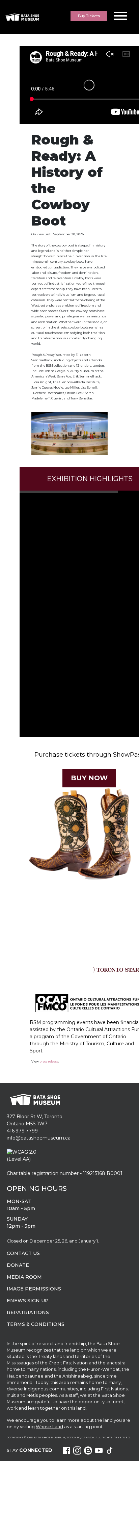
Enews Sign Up (28, 1301)
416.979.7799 (22, 1131)
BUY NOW (89, 778)
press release (48, 1061)
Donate (18, 1265)
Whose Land (49, 1426)
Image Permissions (34, 1289)
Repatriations (28, 1312)
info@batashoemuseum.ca (39, 1138)
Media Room (24, 1277)
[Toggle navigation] (120, 17)
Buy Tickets (89, 16)
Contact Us (23, 1253)
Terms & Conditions (35, 1324)
